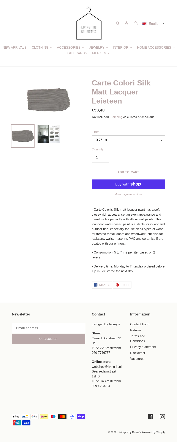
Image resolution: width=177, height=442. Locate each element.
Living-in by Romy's (129, 432)
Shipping (116, 117)
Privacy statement (143, 347)
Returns (135, 330)
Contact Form (140, 324)
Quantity (98, 149)
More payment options (128, 194)
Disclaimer (137, 353)
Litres (96, 132)
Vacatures (137, 358)
